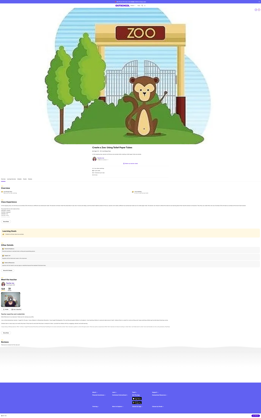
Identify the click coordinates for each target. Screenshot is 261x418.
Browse (132, 5)
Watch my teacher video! (131, 163)
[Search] (142, 5)
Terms (141, 1)
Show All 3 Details (7, 270)
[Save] (259, 10)
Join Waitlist (256, 415)
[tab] (3, 179)
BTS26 (132, 1)
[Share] (256, 10)
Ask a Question (17, 309)
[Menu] (144, 5)
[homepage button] (122, 5)
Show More (6, 221)
